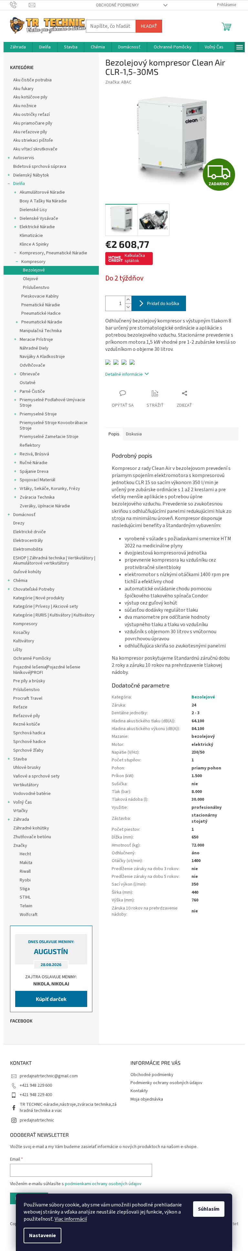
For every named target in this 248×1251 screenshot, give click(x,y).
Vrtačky (20, 811)
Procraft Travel (27, 698)
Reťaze (20, 707)
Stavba (20, 759)
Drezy (19, 523)
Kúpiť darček (51, 999)
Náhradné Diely (34, 348)
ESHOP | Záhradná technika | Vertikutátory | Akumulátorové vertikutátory (54, 561)
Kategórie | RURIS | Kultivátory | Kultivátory (54, 615)
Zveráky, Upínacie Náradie (45, 506)
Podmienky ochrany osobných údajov (166, 1083)
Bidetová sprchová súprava (39, 166)
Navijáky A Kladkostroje (42, 356)
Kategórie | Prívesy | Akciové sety (45, 606)
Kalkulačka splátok (135, 258)
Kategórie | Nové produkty (38, 598)
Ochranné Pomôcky (32, 658)
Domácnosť (24, 515)
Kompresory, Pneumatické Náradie (53, 253)
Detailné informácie (124, 374)
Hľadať (149, 26)
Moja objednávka (146, 1099)
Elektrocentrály (28, 540)
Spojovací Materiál (37, 480)
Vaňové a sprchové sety (36, 776)
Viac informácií (71, 1219)
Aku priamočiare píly (32, 123)
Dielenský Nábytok (31, 175)
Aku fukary (23, 89)
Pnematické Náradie (40, 305)
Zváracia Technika (37, 497)
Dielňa (19, 183)
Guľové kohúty (27, 572)
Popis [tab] (113, 434)
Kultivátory (23, 641)
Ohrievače (30, 374)
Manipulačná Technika (41, 331)
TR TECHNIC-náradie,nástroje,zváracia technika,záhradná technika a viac (68, 1107)
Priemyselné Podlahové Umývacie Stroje (52, 403)
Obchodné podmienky (117, 5)
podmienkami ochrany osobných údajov (103, 1184)
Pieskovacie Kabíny (40, 296)
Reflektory (30, 445)
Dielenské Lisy (33, 210)
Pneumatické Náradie (41, 322)
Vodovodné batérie (32, 793)
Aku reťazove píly (30, 132)
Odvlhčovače (32, 365)
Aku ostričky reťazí (31, 114)
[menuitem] (18, 47)
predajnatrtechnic (37, 1120)
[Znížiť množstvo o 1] (128, 307)
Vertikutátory (26, 785)
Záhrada (21, 819)
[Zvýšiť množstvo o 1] (128, 299)
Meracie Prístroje (36, 339)
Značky (20, 845)
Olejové (30, 279)
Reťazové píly (26, 716)
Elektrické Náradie (37, 227)
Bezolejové (34, 270)
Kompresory (33, 262)
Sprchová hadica (29, 733)
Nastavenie (42, 1235)
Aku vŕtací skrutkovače (35, 149)
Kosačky (21, 632)
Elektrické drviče (29, 532)
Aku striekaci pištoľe (33, 140)
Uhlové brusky (27, 767)
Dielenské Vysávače (39, 218)
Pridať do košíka (163, 303)
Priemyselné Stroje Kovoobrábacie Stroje (54, 426)
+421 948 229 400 (36, 1095)
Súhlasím (209, 1209)
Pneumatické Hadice (41, 313)
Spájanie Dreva (34, 471)
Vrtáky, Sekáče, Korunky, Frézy (50, 488)
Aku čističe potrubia (32, 80)
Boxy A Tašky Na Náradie (43, 201)
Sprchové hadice (29, 741)
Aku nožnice (24, 106)
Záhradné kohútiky (31, 828)
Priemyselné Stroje (38, 414)
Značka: (118, 82)
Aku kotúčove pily (30, 97)
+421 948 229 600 (36, 1085)
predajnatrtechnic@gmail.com (49, 1076)
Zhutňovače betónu (32, 837)
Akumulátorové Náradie (42, 192)
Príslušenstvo (36, 287)
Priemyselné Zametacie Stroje (49, 436)
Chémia (20, 580)
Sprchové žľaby (28, 750)
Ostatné (28, 383)
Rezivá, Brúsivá (34, 454)
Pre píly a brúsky (29, 681)
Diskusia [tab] (134, 434)
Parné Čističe (32, 391)
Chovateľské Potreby (34, 589)
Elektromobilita (28, 549)
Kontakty (139, 1091)
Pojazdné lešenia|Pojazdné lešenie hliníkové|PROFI (46, 670)
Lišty (17, 649)
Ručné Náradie (33, 463)
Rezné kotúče (26, 724)
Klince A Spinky (34, 244)
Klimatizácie (31, 235)
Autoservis (23, 158)
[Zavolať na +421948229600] (19, 5)
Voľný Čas (22, 802)
